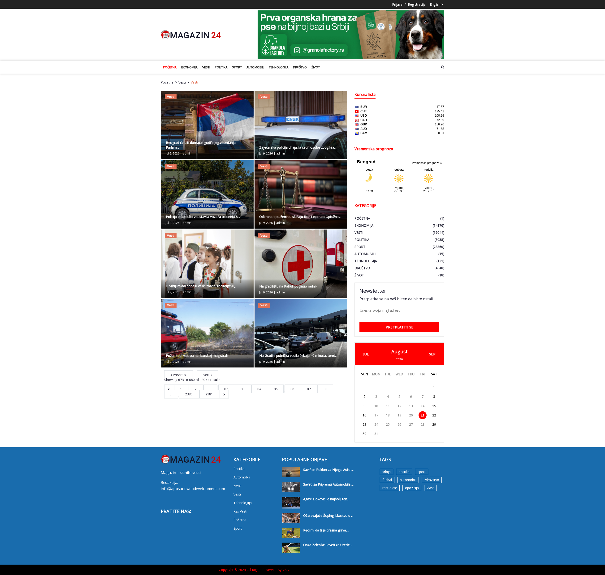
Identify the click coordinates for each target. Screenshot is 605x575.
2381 (209, 394)
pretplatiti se (399, 327)
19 (399, 415)
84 (259, 389)
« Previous (178, 374)
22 (434, 415)
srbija (386, 471)
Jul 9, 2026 (172, 153)
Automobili (255, 67)
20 (411, 415)
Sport (237, 67)
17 (376, 415)
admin (187, 153)
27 (411, 424)
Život (315, 67)
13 (411, 406)
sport (422, 471)
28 (422, 424)
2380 (189, 394)
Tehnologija (278, 67)
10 (376, 406)
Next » (207, 374)
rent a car (389, 488)
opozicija (412, 488)
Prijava (397, 4)
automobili (408, 480)
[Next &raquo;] (224, 394)
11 (388, 406)
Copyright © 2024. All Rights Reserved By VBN (254, 569)
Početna (170, 67)
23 (364, 424)
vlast (430, 488)
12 (399, 406)
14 (422, 406)
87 (309, 389)
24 (376, 424)
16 (364, 415)
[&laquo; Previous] (169, 389)
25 (388, 424)
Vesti (206, 67)
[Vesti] (207, 124)
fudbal (387, 480)
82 (226, 389)
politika (404, 471)
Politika (221, 67)
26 (399, 424)
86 (292, 389)
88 (325, 389)
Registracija (417, 4)
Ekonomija (189, 67)
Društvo (300, 67)
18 (388, 415)
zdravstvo (431, 480)
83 (243, 389)
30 (364, 433)
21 (422, 415)
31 (376, 433)
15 (434, 406)
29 (434, 424)
